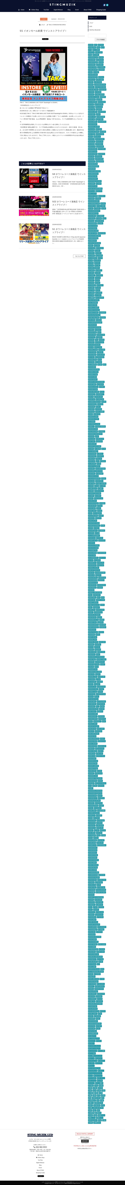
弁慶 (101, 1092)
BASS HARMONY (93, 121)
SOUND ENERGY (102, 845)
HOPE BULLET (100, 438)
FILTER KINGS (93, 352)
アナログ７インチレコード (95, 1048)
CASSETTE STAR (93, 186)
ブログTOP (80, 256)
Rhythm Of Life (102, 741)
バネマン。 (101, 1070)
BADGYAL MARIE (93, 111)
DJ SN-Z (98, 282)
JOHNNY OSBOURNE (101, 483)
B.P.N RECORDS (99, 104)
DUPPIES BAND (93, 332)
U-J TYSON (100, 959)
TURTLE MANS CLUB (94, 954)
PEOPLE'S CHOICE (94, 689)
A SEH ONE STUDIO (94, 89)
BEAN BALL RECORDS (94, 126)
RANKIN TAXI (102, 718)
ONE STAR (92, 674)
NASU (98, 634)
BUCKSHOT (92, 161)
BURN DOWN (92, 168)
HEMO (91, 414)
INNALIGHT (92, 458)
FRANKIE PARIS (93, 359)
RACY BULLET (93, 711)
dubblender (98, 329)
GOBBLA (102, 386)
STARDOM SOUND (93, 874)
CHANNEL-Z (102, 196)
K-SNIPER (98, 495)
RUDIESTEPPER (93, 780)
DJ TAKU (98, 287)
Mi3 (103, 597)
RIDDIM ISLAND (102, 746)
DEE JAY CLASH (93, 233)
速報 (96, 1115)
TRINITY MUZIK (101, 951)
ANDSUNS (102, 69)
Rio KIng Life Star (100, 748)
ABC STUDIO (99, 52)
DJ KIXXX (98, 262)
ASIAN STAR (103, 89)
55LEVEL (101, 44)
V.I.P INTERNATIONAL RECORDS (96, 971)
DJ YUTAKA (98, 295)
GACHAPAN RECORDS (94, 369)
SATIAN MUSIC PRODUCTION (96, 790)
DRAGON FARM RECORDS (95, 327)
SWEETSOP (99, 904)
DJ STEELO (100, 285)
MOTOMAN (103, 624)
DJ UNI (98, 290)
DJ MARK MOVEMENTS (94, 267)
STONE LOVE (92, 884)
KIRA (103, 525)
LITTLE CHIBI (92, 555)
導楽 (104, 1090)
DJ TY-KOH (92, 290)
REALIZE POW (93, 728)
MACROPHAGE (93, 565)
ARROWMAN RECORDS (100, 84)
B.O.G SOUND (102, 101)
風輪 (105, 1120)
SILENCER (97, 817)
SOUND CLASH (93, 845)
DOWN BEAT (102, 312)
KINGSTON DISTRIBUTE (95, 525)
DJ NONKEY (92, 275)
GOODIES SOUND (93, 389)
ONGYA (98, 674)
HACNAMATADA (93, 404)
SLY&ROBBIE (92, 835)
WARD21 (91, 988)
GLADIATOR (100, 384)
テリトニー (92, 1065)
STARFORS (102, 874)
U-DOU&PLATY (93, 959)
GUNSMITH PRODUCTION (95, 401)
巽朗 (97, 1092)
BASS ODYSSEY (93, 124)
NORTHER (92, 661)
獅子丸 (91, 1105)
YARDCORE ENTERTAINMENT (96, 1003)
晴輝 (90, 1095)
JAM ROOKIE (100, 473)
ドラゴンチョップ (93, 1070)
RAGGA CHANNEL (93, 713)
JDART (104, 478)
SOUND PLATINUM (93, 855)
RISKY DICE (99, 753)
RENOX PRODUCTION (94, 738)
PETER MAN (92, 694)
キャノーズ (92, 1058)
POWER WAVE (93, 703)
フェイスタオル (93, 1078)
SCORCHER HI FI (93, 798)
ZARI (100, 1013)
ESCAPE (102, 339)
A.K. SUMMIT (96, 49)
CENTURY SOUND (93, 196)
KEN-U (99, 508)
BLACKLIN (92, 139)
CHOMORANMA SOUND (94, 203)
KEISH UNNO (92, 508)
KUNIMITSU (102, 530)
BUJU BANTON (100, 161)
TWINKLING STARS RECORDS (96, 956)
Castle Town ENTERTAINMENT (96, 188)
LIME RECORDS (102, 552)
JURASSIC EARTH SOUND (95, 493)
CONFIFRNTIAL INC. (94, 213)
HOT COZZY (92, 441)
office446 (91, 666)
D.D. (105, 218)
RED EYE (92, 731)
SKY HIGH (100, 832)
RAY (104, 721)
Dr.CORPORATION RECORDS (96, 322)
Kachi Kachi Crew (99, 498)
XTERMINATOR (93, 998)
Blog (69, 10)
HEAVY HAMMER (100, 411)
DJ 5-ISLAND (92, 248)
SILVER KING (92, 822)
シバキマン (92, 1063)
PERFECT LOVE (93, 691)
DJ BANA (98, 250)
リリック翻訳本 (100, 1083)
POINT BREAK (93, 701)
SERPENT (92, 803)
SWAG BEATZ (100, 902)
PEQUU (101, 689)
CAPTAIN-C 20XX (93, 176)
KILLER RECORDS (93, 515)
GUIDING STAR (100, 399)
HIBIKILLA (92, 426)
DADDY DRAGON (99, 220)
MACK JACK (101, 562)
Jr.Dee (97, 485)
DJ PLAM (98, 277)
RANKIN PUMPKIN (93, 718)
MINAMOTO (97, 607)
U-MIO (101, 961)
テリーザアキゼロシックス (95, 1068)
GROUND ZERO (99, 396)
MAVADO (100, 587)
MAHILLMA (92, 575)
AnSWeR (96, 72)
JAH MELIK (92, 468)
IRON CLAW (92, 461)
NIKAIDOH (98, 649)
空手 (103, 1105)
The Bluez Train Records (94, 924)
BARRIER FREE (101, 116)
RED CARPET (101, 728)
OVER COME (102, 676)
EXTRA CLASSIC (100, 342)
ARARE (91, 82)
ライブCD (100, 1080)
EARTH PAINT (92, 334)
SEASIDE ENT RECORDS (95, 800)
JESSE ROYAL (100, 480)
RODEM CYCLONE (93, 768)
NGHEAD (91, 649)
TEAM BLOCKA (100, 914)
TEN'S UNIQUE (93, 919)
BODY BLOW (92, 146)
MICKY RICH (92, 599)
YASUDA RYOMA (93, 1006)
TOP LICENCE (102, 944)
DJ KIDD (91, 262)
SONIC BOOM (92, 842)
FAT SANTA (102, 349)
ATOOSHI (92, 94)
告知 (90, 1090)
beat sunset (92, 129)
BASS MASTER (102, 121)
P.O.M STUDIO (93, 681)
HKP (97, 436)
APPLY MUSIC (100, 79)
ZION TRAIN (92, 1026)
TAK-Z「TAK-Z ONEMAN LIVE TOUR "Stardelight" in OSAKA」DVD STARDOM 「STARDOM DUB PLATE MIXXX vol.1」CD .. (68, 184)
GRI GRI (91, 396)
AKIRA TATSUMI (93, 67)
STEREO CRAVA (102, 879)
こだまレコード (93, 1035)
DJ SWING (92, 287)
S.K (90, 785)
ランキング (92, 1083)
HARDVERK (92, 406)
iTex (98, 461)
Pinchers (91, 696)
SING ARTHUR (100, 825)
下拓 (97, 1085)
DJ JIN (91, 260)
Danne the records (93, 225)
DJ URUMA (92, 292)
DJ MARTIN (92, 270)
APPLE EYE (92, 79)
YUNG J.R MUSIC (93, 1013)
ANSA (91, 72)
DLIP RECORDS (100, 297)
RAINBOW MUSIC (93, 716)
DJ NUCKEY (99, 275)
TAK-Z (50, 24)
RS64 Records (99, 773)
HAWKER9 (92, 409)
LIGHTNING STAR (93, 550)
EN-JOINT (92, 339)
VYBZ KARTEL (101, 983)
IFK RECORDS (93, 453)
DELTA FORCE (102, 233)
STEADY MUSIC (93, 879)
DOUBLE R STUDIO (94, 312)
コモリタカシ (101, 1060)
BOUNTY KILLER (93, 151)
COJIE (104, 208)
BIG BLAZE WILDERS (94, 131)
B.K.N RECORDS (93, 101)
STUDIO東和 (92, 892)
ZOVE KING (92, 1028)
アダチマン (92, 1043)
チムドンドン (99, 1063)
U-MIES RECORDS (93, 961)
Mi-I (99, 597)
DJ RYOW (92, 282)
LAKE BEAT (100, 537)
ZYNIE (98, 1028)
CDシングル (99, 191)
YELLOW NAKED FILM (94, 1011)
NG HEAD (98, 646)
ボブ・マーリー (101, 1078)
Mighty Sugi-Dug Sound (94, 604)
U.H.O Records (93, 964)
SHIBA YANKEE (93, 810)
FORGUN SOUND (100, 357)
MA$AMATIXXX (93, 562)
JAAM (99, 463)
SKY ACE (103, 830)
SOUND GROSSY (93, 847)
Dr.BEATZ (99, 319)
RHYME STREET (93, 741)
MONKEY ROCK (93, 622)
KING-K (101, 515)
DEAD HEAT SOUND (94, 230)
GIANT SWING (92, 384)
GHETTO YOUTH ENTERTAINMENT (97, 381)
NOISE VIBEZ (92, 659)
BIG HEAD (103, 131)
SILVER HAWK (101, 820)
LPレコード (103, 557)
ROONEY (91, 773)
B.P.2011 (91, 104)
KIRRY (91, 528)
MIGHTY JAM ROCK (94, 602)
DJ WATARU (99, 292)
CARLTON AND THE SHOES (95, 181)
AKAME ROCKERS (93, 62)
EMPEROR (99, 337)
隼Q (100, 1120)
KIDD (91, 513)
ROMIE (100, 770)
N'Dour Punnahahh (93, 632)
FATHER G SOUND (93, 349)
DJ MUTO (91, 272)
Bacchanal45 (99, 106)
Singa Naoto (92, 825)
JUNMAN (91, 490)
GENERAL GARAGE (94, 371)
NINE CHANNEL (93, 651)
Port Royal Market (101, 701)
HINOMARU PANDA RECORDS (96, 433)
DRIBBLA (91, 329)
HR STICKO (99, 441)
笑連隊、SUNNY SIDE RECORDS (96, 1107)
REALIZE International (94, 726)
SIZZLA (91, 830)
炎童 (102, 1100)
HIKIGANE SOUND (93, 428)
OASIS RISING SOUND (94, 664)
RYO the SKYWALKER (101, 783)
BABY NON (92, 106)
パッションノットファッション (96, 1073)
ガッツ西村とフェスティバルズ (96, 1055)
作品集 (101, 1085)
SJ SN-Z (97, 830)
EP (97, 339)
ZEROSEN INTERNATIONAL (95, 1023)
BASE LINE (92, 119)
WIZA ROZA (92, 996)
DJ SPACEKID (92, 285)
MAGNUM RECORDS (100, 572)
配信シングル (92, 1117)
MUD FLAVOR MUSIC (94, 627)
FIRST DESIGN (93, 354)
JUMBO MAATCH (93, 488)
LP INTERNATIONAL (94, 557)
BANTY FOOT (92, 116)
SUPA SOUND (99, 899)
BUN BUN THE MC (93, 163)
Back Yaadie (92, 109)
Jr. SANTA (103, 485)
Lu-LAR (91, 560)
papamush (97, 684)
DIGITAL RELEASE (94, 30)
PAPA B (91, 684)
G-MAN (100, 364)
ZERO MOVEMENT (93, 1021)
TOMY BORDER (93, 939)
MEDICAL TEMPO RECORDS (95, 592)
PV (98, 706)
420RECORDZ (92, 47)
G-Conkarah (99, 362)
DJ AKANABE (100, 248)
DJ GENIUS (92, 255)
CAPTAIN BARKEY (93, 178)
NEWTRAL (98, 644)
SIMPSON (100, 822)
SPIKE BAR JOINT (93, 867)
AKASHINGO (92, 64)
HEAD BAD (92, 411)
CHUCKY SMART (101, 205)
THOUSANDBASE (93, 929)
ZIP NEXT (99, 1026)
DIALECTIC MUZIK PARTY (95, 235)
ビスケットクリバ (98, 1075)
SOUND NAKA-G (93, 852)
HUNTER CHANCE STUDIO (95, 446)
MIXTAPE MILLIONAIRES (95, 614)
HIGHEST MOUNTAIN (101, 426)
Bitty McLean (97, 136)
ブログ (43, 24)
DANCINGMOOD (93, 223)
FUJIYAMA (92, 362)
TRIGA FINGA (92, 951)
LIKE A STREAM (93, 552)
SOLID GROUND (93, 840)
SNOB (104, 835)
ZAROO (91, 1016)
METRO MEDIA (93, 597)
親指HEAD (99, 1112)
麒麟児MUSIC (97, 1122)
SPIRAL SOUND (93, 869)
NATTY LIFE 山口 (93, 637)
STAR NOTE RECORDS (94, 877)
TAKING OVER (100, 912)
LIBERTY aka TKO (93, 540)
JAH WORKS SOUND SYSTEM (96, 471)
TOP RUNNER (92, 946)
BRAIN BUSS (99, 156)
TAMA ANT (92, 914)
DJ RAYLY (92, 280)
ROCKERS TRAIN (93, 763)
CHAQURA (92, 198)
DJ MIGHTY (99, 270)
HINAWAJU (102, 431)
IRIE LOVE (99, 458)
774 (103, 47)
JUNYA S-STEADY (99, 490)
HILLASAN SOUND (93, 431)
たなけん (99, 1040)
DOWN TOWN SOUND (94, 317)
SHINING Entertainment (94, 812)
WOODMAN (99, 996)
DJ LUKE (98, 265)
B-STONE (100, 99)
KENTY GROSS (93, 510)
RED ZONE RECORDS (94, 733)
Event (77, 10)
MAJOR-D (99, 575)
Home (22, 10)
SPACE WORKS (93, 862)
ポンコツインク (93, 1080)
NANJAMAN (92, 634)
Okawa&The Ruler (93, 669)
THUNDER (102, 929)
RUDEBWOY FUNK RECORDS (96, 778)
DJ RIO (97, 280)
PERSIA (100, 691)
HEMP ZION (97, 414)
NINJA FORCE (101, 651)
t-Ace (91, 907)
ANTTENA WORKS (93, 77)
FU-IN (100, 359)
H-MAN (104, 401)
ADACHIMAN (92, 59)
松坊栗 (103, 1095)
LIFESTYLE (92, 542)
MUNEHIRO (103, 627)
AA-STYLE (92, 52)
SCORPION (101, 798)
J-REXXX (103, 461)
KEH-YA (100, 505)
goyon (102, 391)
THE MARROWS (93, 926)
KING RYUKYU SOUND (94, 523)
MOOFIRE (101, 622)
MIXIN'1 (91, 612)
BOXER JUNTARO (93, 153)
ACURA (101, 57)
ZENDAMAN (92, 1018)
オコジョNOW (92, 1053)
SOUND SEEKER (93, 857)
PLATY (97, 696)
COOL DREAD (92, 215)
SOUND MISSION (93, 850)
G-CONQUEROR (93, 364)
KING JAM (99, 518)
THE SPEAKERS (102, 926)
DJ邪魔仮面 (92, 297)
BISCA (91, 136)
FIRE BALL (100, 352)
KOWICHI (97, 528)
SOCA (91, 837)
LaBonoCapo (92, 537)
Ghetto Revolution (93, 379)
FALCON (91, 347)
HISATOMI (92, 436)
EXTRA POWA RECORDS (95, 344)
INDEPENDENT (93, 456)
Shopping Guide (101, 10)
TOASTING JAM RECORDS (95, 936)
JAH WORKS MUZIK (101, 468)
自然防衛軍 (92, 1112)
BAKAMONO (92, 114)
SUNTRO (91, 899)
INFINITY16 (101, 456)
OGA (97, 666)
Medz (91, 594)
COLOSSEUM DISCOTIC (95, 210)
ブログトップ (93, 17)
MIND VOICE (92, 609)
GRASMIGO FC (100, 394)
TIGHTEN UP (92, 934)
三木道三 (91, 1085)
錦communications (93, 1120)
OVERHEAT (92, 679)
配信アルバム (102, 1115)
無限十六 (91, 1102)
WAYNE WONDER (99, 988)
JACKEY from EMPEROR (95, 466)
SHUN (91, 817)
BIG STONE (92, 134)
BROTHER (92, 158)
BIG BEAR (99, 129)
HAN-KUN (101, 404)
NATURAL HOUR (93, 639)
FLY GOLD (92, 357)
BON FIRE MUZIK (93, 148)
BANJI (98, 114)
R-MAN (102, 706)
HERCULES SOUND (94, 416)
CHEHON (98, 198)
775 (90, 49)
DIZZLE (91, 245)
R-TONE (102, 708)
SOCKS (96, 837)
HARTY (98, 406)
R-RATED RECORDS (94, 708)
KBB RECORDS (93, 505)
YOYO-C (103, 1011)
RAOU (91, 721)
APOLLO (101, 77)
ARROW (91, 84)
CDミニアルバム (93, 193)
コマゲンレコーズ (93, 1060)
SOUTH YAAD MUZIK (94, 860)
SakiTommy (101, 785)
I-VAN (104, 448)
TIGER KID (100, 931)
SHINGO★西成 (102, 810)
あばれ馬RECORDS (93, 1033)
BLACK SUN (92, 141)
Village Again (92, 976)
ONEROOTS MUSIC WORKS (95, 671)
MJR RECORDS (93, 617)
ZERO (98, 1018)
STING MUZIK (99, 882)
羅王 (95, 1110)
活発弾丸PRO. (92, 1100)
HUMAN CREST (93, 443)
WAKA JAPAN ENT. (100, 986)
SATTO (100, 795)
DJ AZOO (91, 250)
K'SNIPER (92, 495)
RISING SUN (92, 753)
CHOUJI (103, 203)
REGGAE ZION (93, 736)
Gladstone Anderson (94, 386)
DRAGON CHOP (93, 324)
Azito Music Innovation (94, 96)
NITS (98, 654)
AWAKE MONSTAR (100, 94)
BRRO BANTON (100, 158)
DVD (90, 26)
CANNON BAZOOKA (94, 173)
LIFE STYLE (102, 540)
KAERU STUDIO (93, 500)
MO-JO (100, 617)
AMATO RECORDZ (93, 69)
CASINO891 (92, 183)
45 (96, 44)
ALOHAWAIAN (102, 67)
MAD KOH (92, 572)
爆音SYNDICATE (99, 1102)
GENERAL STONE (93, 374)
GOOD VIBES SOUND (94, 391)
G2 (105, 364)
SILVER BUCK (92, 820)
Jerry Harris (92, 480)
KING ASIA (92, 518)
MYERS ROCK (92, 629)
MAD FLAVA (101, 565)
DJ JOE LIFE (97, 260)
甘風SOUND (97, 1105)
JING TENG (92, 483)
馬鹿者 (91, 1122)
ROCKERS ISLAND (93, 760)
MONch (102, 619)
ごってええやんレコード (94, 1038)
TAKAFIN (96, 909)
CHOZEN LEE (92, 205)
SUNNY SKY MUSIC (101, 892)
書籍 (95, 1095)
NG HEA (91, 646)
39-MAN (91, 44)
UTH (103, 969)
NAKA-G (101, 632)
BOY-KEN (92, 156)
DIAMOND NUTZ (93, 240)
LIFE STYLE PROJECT (94, 545)
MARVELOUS (102, 577)
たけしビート (92, 1040)
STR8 (99, 884)
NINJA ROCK (92, 654)
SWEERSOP (92, 904)
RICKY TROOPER (93, 743)
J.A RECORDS (92, 463)
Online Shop (35, 10)
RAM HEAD (101, 716)
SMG (99, 835)
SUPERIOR (92, 902)
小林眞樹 (91, 1092)
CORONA (99, 218)
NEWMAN (92, 644)
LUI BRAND (97, 560)
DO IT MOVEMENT (93, 302)
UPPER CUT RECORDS (94, 969)
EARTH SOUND (101, 334)
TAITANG (101, 907)
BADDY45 (99, 109)
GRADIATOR (92, 394)
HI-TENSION (92, 421)
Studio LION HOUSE (101, 889)
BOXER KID (102, 153)
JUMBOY (101, 488)
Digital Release (58, 10)
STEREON (92, 882)
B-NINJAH (103, 96)
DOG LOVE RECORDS (94, 300)
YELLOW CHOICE (93, 1008)
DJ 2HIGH (97, 245)
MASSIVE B (101, 580)
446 (99, 47)
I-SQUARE (98, 448)
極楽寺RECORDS (96, 1097)
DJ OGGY (92, 277)
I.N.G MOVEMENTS (94, 451)
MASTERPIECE (93, 587)
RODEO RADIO (93, 770)
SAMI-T (91, 788)
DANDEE (101, 223)
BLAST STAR (100, 141)
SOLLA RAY (101, 840)
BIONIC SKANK (100, 134)
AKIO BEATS (100, 64)
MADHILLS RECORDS (94, 567)
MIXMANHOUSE (98, 612)
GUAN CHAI (92, 399)
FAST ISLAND (98, 347)
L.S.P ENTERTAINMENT (94, 535)
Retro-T (102, 738)
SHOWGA (99, 815)
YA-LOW (100, 998)
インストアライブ (93, 1050)
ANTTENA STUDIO (93, 74)
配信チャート (100, 1117)
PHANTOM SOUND (101, 694)
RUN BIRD (92, 783)
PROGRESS (92, 706)
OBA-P (103, 664)
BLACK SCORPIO (100, 139)
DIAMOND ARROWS (94, 238)
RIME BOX (92, 748)
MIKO (103, 604)
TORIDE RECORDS (93, 949)
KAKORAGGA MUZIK (94, 503)
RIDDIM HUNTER (93, 746)
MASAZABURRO (93, 580)
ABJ (90, 54)
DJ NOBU (98, 272)
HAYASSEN (99, 409)
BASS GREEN (100, 119)
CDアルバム (92, 191)
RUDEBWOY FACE (93, 775)
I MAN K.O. (100, 453)
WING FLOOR (101, 993)
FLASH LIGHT (101, 354)
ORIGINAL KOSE (93, 676)
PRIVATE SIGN (101, 703)
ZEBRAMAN (97, 1016)
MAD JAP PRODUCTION (94, 570)
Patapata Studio (101, 686)
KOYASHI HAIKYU (93, 530)
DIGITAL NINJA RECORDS (95, 243)
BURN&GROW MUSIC (94, 166)
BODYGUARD (100, 146)
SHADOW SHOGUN (94, 805)
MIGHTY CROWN (100, 599)
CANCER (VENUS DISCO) (95, 171)
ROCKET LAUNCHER (94, 765)
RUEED (100, 780)
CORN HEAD (92, 218)
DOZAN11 (103, 317)
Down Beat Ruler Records (95, 314)
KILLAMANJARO (97, 513)
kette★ (100, 510)
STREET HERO (93, 887)
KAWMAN (103, 503)
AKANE (101, 62)
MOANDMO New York (94, 619)
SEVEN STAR (99, 803)
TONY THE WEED (93, 944)
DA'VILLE (92, 220)
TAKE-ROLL (92, 912)
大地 (95, 1090)
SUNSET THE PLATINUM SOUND (96, 897)
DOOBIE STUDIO (93, 305)
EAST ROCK (92, 337)
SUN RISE (92, 894)
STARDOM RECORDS (59, 24)
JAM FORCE (92, 473)
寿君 (99, 1090)
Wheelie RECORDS (93, 991)
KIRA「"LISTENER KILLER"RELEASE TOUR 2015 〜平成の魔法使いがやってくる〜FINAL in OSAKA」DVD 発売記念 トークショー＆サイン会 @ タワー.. (69, 211)
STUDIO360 (92, 889)
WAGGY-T (92, 986)
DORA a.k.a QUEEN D (94, 307)
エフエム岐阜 (101, 1050)
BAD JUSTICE (102, 111)
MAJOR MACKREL (93, 577)
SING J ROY (100, 827)
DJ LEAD (91, 265)
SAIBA (95, 785)
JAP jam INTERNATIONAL (95, 478)
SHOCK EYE (92, 815)
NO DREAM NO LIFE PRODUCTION (97, 656)
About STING (87, 10)
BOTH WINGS (102, 148)
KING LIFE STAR (93, 520)
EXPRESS (92, 342)
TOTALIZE (102, 949)
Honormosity (92, 438)
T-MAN (95, 907)
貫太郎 (91, 1115)
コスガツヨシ (99, 1058)
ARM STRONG (98, 82)
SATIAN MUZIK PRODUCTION (96, 793)
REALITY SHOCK (93, 723)
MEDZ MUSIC (97, 594)
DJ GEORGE (99, 255)
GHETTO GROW (93, 376)
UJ (98, 964)
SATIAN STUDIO (93, 795)
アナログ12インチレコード (95, 1045)
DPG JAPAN (92, 319)
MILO (91, 607)
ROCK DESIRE (93, 758)
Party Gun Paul (93, 686)
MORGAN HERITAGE (94, 624)
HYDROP (91, 448)
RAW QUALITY (98, 721)
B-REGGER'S (92, 99)
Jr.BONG (91, 485)
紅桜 (90, 1110)
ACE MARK (96, 54)
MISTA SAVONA (101, 609)
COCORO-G (97, 208)
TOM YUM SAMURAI (94, 941)
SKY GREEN (92, 832)
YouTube (46, 10)
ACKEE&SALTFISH (93, 57)
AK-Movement (100, 59)
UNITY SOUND (93, 966)
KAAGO (91, 498)
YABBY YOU (92, 1001)
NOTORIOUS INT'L (100, 661)
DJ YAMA (91, 295)
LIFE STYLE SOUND (94, 547)
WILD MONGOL (93, 993)
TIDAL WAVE (92, 931)
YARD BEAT (99, 1001)
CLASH (91, 208)
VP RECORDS (92, 983)
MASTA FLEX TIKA (93, 582)
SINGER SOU (92, 827)
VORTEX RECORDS (94, 981)
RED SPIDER (99, 731)
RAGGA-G (100, 711)
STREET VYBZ (102, 887)
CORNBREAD (101, 215)
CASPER (99, 183)
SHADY (101, 805)
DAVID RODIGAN (93, 228)
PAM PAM (100, 681)
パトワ (91, 1075)
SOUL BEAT (100, 842)
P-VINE (98, 679)
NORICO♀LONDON (102, 659)
